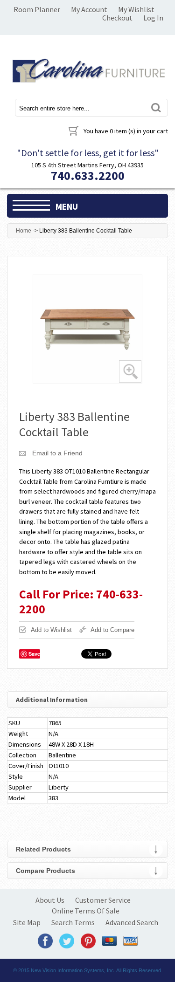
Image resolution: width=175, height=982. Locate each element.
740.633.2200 (88, 175)
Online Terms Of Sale (85, 910)
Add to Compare (112, 629)
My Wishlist (136, 9)
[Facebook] (45, 940)
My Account (89, 9)
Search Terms (73, 922)
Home (23, 230)
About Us (49, 900)
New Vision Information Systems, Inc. (73, 970)
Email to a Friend (57, 453)
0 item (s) (126, 131)
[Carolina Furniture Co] (87, 69)
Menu (67, 206)
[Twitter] (67, 940)
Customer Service (103, 900)
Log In (153, 18)
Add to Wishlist (51, 629)
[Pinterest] (88, 940)
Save (34, 653)
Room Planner (37, 9)
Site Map (27, 922)
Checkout (117, 18)
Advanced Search (131, 922)
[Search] (155, 107)
